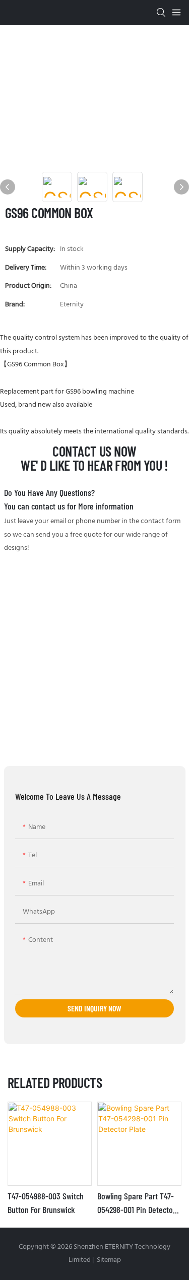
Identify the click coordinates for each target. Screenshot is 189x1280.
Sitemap (108, 1260)
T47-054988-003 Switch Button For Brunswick (46, 1202)
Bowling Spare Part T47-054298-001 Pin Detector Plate (136, 1203)
